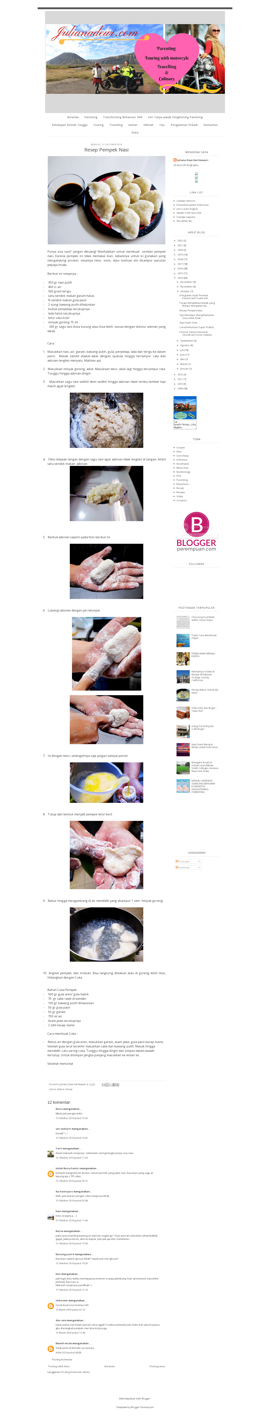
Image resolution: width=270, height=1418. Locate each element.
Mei (182, 359)
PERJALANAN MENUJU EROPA (203, 655)
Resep (69, 1089)
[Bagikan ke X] (110, 1085)
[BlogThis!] (107, 1085)
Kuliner (133, 125)
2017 (180, 264)
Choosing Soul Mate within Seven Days (203, 618)
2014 (180, 278)
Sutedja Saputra (186, 217)
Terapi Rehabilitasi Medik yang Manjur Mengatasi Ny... (197, 304)
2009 (180, 388)
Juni (182, 354)
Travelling (116, 125)
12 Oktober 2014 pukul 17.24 (72, 1157)
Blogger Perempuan (142, 1407)
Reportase (183, 484)
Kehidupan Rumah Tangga (69, 125)
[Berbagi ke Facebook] (114, 1085)
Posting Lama (157, 1366)
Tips (162, 125)
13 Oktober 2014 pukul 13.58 (72, 1243)
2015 (180, 273)
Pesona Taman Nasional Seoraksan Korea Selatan (195, 333)
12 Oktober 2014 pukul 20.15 (72, 1180)
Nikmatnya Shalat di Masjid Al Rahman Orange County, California (203, 676)
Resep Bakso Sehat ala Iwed (205, 691)
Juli (182, 350)
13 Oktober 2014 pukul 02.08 (72, 1200)
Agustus (185, 345)
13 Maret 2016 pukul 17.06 (70, 1332)
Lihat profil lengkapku (186, 165)
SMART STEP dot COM (189, 213)
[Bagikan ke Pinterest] (117, 1085)
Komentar (184, 867)
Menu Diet (182, 467)
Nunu (59, 1109)
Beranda (73, 117)
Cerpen (181, 447)
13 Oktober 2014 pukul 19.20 (72, 1263)
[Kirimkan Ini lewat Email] (103, 1085)
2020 (180, 250)
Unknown (62, 1300)
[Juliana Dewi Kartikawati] (185, 418)
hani (58, 1211)
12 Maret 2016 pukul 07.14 (70, 1309)
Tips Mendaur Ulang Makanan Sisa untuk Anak (196, 316)
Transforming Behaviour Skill (122, 117)
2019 (180, 254)
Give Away (183, 455)
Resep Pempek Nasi (190, 310)
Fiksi (179, 451)
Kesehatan (183, 463)
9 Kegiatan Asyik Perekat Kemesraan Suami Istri (193, 297)
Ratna (59, 1231)
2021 (180, 245)
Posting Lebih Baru (59, 1366)
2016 (180, 268)
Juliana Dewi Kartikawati (192, 160)
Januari (184, 368)
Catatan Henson (186, 200)
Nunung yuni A (65, 1254)
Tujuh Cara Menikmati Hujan (204, 637)
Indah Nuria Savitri (68, 1168)
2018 (180, 259)
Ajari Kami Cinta (188, 322)
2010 (180, 384)
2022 (180, 240)
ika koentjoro (64, 1191)
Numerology (183, 471)
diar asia (61, 1320)
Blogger (146, 1398)
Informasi (182, 459)
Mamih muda (64, 1343)
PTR (179, 476)
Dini (58, 1274)
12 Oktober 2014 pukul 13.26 (72, 1118)
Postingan (184, 861)
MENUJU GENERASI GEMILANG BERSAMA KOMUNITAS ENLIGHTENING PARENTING (203, 786)
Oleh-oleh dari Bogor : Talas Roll (204, 709)
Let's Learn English (187, 209)
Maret (184, 364)
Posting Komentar (62, 1359)
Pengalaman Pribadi (184, 125)
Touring (98, 125)
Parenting (90, 117)
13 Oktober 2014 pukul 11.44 (72, 1220)
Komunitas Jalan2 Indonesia (192, 204)
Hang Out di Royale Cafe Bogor (203, 727)
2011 (180, 379)
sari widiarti (63, 1128)
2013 (180, 374)
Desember (186, 282)
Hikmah (148, 125)
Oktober (185, 291)
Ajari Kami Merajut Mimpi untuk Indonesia (205, 746)
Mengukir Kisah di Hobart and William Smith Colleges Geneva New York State (205, 767)
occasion (182, 500)
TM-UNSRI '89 (184, 221)
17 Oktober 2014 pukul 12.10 (72, 1289)
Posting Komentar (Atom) (75, 1372)
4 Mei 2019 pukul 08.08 (68, 1352)
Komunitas (211, 125)
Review (181, 492)
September (187, 340)
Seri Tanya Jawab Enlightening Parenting (175, 117)
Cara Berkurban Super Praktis (196, 327)
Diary (135, 132)
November (186, 286)
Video (180, 496)
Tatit (59, 1148)
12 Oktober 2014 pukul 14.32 (72, 1137)
